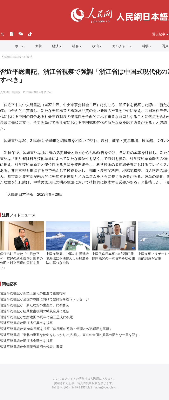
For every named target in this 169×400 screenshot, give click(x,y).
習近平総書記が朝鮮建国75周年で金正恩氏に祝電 (36, 317)
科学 (145, 45)
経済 (55, 45)
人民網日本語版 (11, 57)
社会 (75, 45)
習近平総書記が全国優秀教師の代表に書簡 (31, 346)
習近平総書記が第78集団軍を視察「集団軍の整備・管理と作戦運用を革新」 (56, 328)
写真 (165, 45)
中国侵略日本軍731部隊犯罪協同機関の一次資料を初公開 (113, 256)
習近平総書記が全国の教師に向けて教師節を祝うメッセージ (44, 299)
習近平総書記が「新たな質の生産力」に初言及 (34, 305)
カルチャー (120, 45)
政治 (95, 45)
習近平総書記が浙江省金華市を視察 (26, 340)
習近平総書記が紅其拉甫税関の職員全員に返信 (34, 311)
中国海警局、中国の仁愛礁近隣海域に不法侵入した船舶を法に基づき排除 (67, 258)
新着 (38, 45)
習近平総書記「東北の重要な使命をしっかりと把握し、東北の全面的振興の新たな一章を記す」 (71, 334)
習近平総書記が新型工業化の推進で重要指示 (33, 293)
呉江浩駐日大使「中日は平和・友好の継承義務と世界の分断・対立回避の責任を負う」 (21, 260)
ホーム (20, 45)
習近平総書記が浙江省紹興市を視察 (26, 322)
